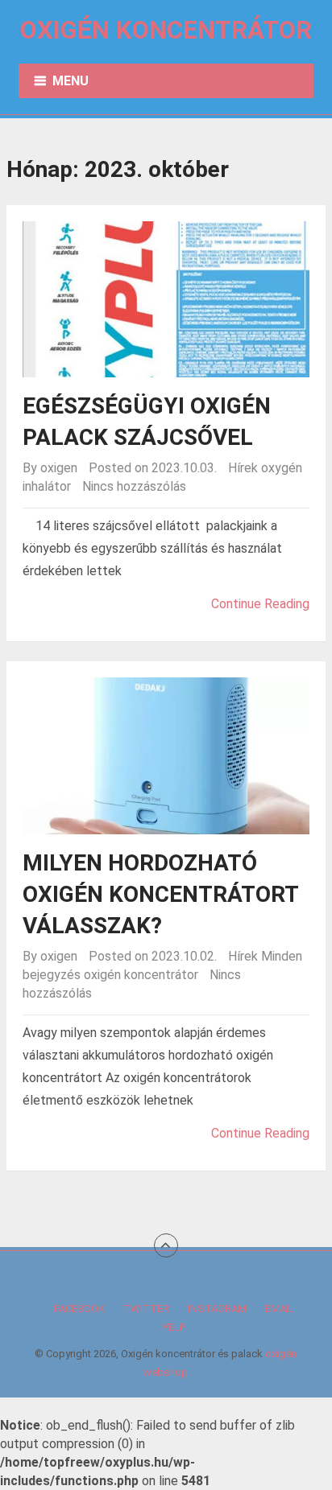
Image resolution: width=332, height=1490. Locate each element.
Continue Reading (260, 603)
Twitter (146, 1309)
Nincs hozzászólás (134, 486)
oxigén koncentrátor (141, 974)
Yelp (174, 1327)
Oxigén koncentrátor (166, 30)
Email (279, 1309)
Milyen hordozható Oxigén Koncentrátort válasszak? (160, 894)
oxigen (58, 467)
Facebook (79, 1309)
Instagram (217, 1309)
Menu (70, 80)
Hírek (243, 467)
